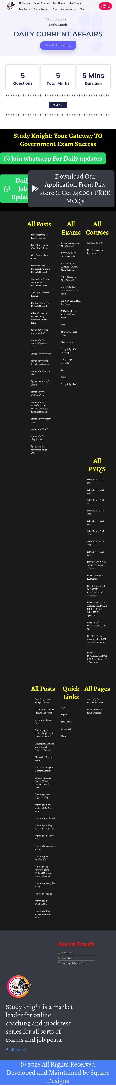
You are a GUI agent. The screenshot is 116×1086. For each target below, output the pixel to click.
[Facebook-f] (7, 1049)
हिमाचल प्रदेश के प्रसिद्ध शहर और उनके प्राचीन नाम (40, 362)
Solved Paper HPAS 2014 (95, 543)
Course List (66, 729)
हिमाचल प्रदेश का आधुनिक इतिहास (41, 383)
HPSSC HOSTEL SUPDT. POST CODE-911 (96, 626)
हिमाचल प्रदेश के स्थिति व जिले (40, 373)
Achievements (68, 9)
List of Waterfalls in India (39, 257)
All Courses (24, 3)
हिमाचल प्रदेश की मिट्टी (39, 429)
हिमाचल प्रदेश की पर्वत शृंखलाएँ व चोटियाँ (39, 331)
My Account (66, 721)
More (82, 9)
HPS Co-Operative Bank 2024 (95, 252)
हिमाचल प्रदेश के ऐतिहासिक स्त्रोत (37, 438)
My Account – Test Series (69, 333)
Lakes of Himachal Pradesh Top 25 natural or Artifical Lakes (39, 318)
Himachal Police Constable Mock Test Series (70, 290)
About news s (67, 342)
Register (64, 377)
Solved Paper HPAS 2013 (95, 533)
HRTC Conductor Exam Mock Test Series (69, 314)
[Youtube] (18, 1049)
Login (63, 707)
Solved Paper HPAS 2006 (95, 481)
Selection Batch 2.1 (95, 243)
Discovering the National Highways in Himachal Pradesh (40, 269)
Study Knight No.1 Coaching (69, 351)
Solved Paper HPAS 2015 (95, 553)
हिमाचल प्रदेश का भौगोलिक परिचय (37, 393)
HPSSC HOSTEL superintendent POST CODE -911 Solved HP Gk (96, 640)
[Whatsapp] (24, 1049)
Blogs (63, 736)
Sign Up (64, 714)
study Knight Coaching (66, 361)
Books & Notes (41, 3)
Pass (55, 9)
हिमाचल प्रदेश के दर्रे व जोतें (41, 353)
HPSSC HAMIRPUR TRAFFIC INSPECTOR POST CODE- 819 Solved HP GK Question (97, 609)
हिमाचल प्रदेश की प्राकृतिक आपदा (41, 420)
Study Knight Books (69, 384)
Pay (62, 370)
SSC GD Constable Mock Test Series (69, 279)
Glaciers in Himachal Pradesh (40, 294)
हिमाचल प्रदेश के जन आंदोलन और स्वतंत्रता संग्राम (39, 343)
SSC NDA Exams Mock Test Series (71, 302)
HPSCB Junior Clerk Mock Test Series (70, 255)
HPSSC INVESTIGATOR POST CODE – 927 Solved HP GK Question (97, 657)
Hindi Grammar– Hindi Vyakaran (94, 711)
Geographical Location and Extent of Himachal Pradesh (41, 282)
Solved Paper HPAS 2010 (95, 502)
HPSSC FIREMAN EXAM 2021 (95, 577)
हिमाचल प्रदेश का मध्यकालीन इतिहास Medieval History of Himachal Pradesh (39, 407)
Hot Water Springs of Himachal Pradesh (40, 304)
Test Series (24, 9)
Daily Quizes (59, 3)
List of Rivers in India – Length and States (40, 247)
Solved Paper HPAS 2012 (95, 522)
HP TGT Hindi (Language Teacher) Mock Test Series (69, 267)
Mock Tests (75, 3)
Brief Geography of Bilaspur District (39, 236)
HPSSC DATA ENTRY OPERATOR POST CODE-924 (96, 565)
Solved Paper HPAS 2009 (95, 491)
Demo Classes (41, 9)
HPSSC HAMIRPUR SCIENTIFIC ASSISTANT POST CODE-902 (96, 590)
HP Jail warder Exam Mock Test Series (70, 244)
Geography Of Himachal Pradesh (95, 701)
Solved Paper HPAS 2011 (95, 512)
